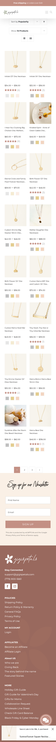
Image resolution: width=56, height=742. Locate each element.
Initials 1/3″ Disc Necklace (15, 76)
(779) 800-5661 (13, 578)
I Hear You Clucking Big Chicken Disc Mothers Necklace (15, 131)
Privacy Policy (11, 535)
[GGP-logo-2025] (10, 9)
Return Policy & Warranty (19, 607)
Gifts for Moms (13, 699)
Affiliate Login (13, 651)
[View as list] (31, 38)
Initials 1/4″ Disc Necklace (40, 76)
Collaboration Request (17, 703)
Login (8, 632)
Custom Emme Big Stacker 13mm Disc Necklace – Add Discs (14, 233)
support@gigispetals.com (19, 574)
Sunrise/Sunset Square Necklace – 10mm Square (35, 736)
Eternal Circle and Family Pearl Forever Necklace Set (15, 182)
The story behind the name (20, 671)
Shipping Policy (14, 602)
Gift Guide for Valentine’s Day (21, 694)
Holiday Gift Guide (15, 689)
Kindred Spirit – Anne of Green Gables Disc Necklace (39, 131)
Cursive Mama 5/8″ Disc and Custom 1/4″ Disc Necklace (39, 284)
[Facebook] (7, 586)
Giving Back (12, 667)
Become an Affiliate (16, 646)
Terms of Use (12, 621)
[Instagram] (15, 586)
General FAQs (13, 611)
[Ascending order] (44, 21)
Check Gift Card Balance (19, 713)
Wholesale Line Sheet (17, 708)
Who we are (12, 662)
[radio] (32, 96)
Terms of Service (27, 535)
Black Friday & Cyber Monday (22, 717)
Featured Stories (14, 675)
